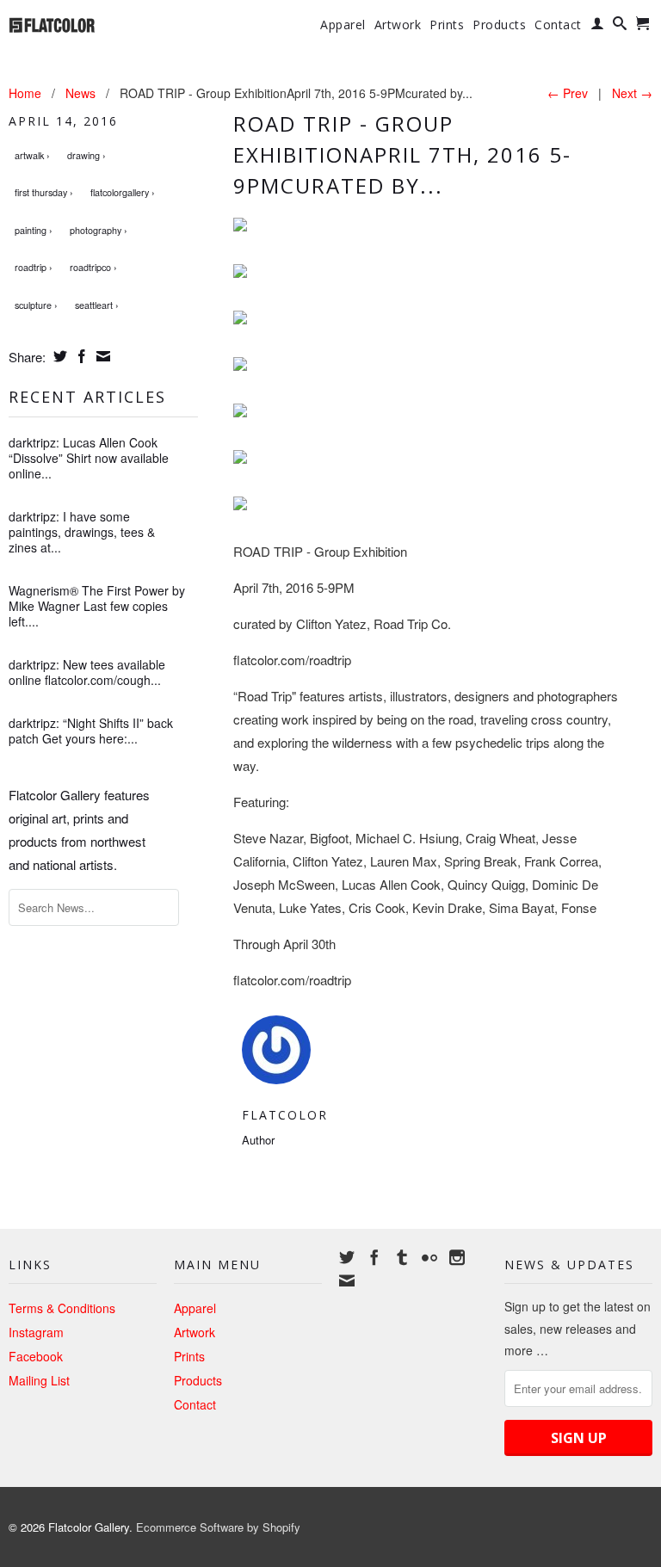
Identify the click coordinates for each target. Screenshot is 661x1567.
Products (499, 25)
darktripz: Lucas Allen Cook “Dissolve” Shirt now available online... (89, 458)
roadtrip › (34, 267)
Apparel (343, 25)
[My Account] (597, 26)
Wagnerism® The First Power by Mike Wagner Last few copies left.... (97, 606)
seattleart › (97, 305)
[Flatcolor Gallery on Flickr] (429, 1257)
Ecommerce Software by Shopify (218, 1527)
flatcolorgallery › (122, 192)
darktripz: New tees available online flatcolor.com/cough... (87, 672)
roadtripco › (93, 267)
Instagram (36, 1332)
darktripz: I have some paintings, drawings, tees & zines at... (82, 532)
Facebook (36, 1356)
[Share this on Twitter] (58, 356)
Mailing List (39, 1380)
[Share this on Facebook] (80, 356)
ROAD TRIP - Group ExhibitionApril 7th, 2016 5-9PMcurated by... (402, 154)
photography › (98, 230)
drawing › (86, 155)
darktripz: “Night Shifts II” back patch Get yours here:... (91, 730)
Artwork (398, 25)
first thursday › (44, 192)
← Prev (567, 93)
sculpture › (36, 305)
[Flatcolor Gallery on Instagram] (457, 1257)
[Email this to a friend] (101, 356)
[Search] (620, 26)
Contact (558, 25)
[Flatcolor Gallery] (83, 23)
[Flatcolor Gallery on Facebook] (374, 1257)
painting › (34, 230)
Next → (632, 93)
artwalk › (32, 155)
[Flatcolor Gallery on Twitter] (347, 1257)
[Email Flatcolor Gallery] (347, 1280)
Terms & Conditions (62, 1308)
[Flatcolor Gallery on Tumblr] (402, 1257)
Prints (446, 25)
